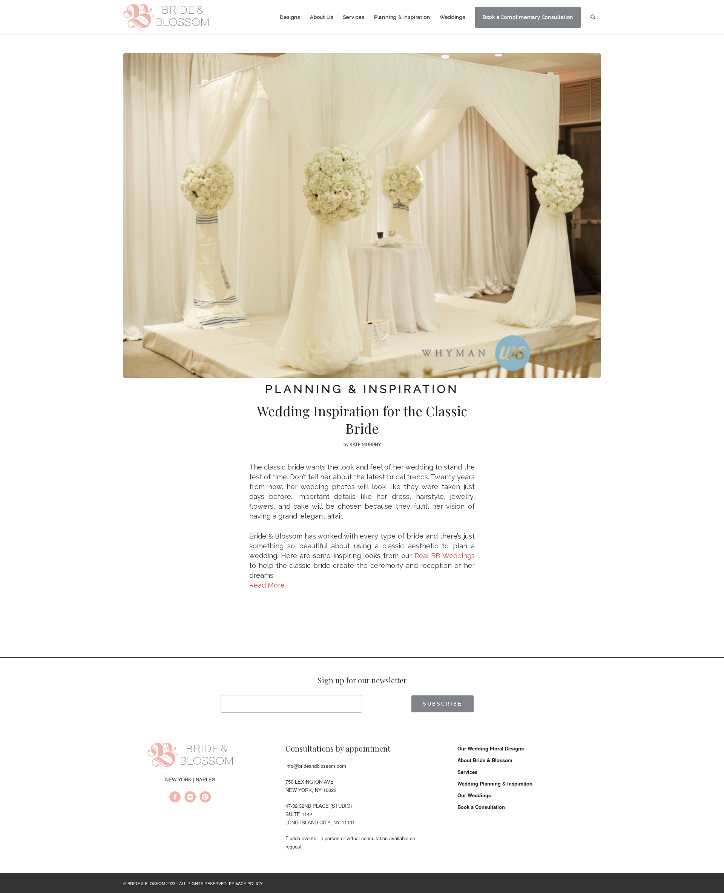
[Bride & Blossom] (190, 757)
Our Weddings (474, 795)
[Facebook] (175, 798)
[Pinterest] (205, 798)
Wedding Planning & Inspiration (494, 783)
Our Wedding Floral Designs (490, 748)
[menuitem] (290, 17)
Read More (267, 585)
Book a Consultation (481, 806)
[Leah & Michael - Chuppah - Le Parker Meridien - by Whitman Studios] (362, 215)
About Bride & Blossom (484, 760)
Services (467, 771)
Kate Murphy (365, 444)
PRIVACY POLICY (245, 883)
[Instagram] (190, 798)
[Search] (593, 17)
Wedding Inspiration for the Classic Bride (362, 419)
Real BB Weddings (444, 556)
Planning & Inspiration (362, 389)
